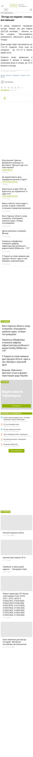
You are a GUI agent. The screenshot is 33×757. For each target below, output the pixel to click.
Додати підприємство (16, 451)
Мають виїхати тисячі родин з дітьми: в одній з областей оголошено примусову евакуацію (16, 205)
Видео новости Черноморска (12, 394)
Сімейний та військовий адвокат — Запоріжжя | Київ (15, 568)
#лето (28, 75)
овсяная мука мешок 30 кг (14, 557)
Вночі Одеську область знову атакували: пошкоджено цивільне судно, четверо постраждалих (14, 219)
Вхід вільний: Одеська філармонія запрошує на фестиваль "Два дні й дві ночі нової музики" (15, 164)
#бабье (3, 77)
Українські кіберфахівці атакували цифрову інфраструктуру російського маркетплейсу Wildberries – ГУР (15, 245)
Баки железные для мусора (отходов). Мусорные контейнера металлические (14, 641)
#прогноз (8, 75)
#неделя (23, 75)
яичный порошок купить (13, 533)
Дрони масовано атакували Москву (14, 232)
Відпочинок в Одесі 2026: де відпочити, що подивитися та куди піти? (14, 191)
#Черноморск (16, 75)
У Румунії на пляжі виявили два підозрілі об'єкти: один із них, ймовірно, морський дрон (15, 258)
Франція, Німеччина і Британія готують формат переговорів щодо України (15, 373)
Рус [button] (6, 10)
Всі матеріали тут (16, 406)
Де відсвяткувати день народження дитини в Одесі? (14, 178)
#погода (3, 75)
